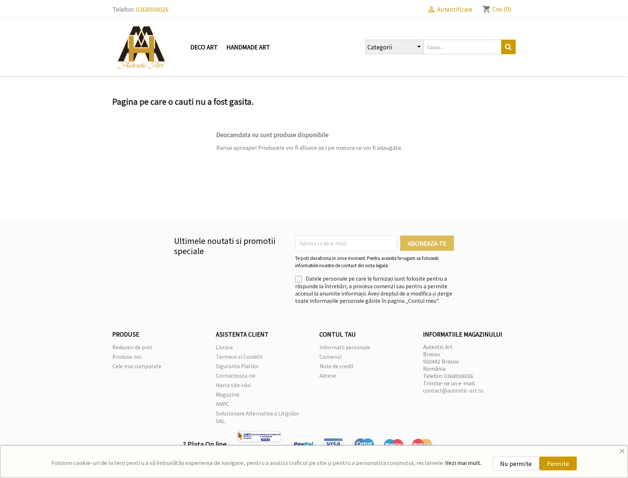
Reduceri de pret (132, 347)
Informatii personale (344, 347)
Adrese (327, 375)
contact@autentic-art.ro (453, 390)
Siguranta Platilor (237, 366)
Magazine (227, 394)
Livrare (224, 347)
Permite (558, 463)
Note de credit (336, 366)
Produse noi (126, 356)
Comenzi (330, 356)
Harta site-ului (233, 385)
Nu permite (516, 463)
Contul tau (337, 334)
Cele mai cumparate (136, 366)
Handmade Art (248, 47)
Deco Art (204, 47)
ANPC (222, 403)
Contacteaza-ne (235, 375)
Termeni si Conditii (239, 356)
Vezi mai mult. (463, 462)
